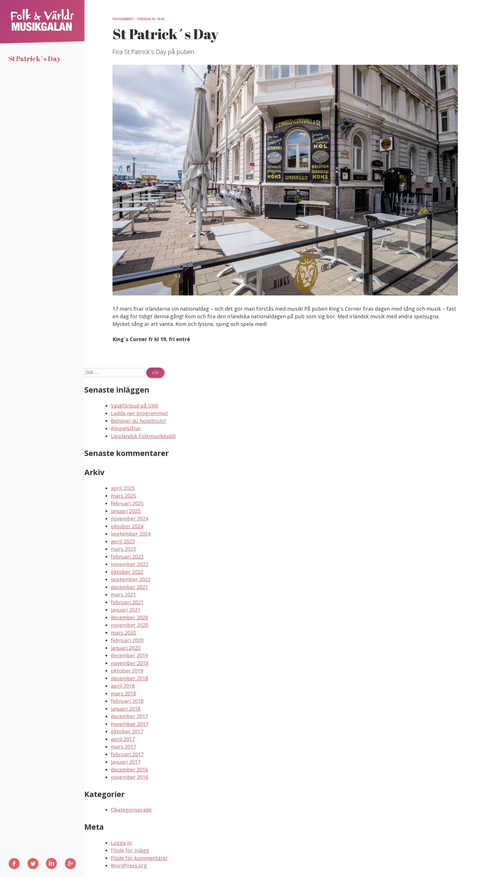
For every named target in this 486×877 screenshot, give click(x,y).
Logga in (121, 842)
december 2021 (129, 587)
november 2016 (129, 777)
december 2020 (129, 617)
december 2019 (129, 655)
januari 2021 (125, 609)
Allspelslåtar (126, 428)
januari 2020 (125, 647)
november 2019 (129, 663)
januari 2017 (125, 761)
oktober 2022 (127, 571)
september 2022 (130, 579)
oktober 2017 (127, 731)
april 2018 (123, 685)
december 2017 (129, 716)
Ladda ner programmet (139, 413)
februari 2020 (127, 640)
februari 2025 (127, 503)
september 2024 (130, 533)
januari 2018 (125, 708)
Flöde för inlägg (130, 850)
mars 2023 (123, 549)
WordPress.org (129, 865)
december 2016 (129, 769)
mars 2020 (123, 632)
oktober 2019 (127, 670)
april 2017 (123, 739)
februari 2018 (127, 701)
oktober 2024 (127, 526)
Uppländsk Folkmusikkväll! (143, 436)
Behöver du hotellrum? (138, 420)
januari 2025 (125, 510)
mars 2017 (123, 746)
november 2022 (129, 564)
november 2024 (129, 518)
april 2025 (123, 488)
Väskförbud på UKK (134, 405)
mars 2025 (123, 495)
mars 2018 (123, 693)
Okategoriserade (131, 809)
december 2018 (129, 678)
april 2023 (123, 541)
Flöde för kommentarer (139, 857)
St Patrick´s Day (34, 59)
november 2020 (129, 625)
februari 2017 (127, 754)
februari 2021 (127, 602)
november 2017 (129, 723)
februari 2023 (127, 556)
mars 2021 (123, 594)
